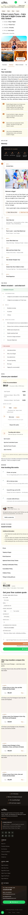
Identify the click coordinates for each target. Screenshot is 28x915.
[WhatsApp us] (2, 912)
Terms (9, 912)
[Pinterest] (2, 836)
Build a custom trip (9, 517)
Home (4, 5)
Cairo (20, 79)
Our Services (4, 849)
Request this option (14, 424)
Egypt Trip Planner (5, 875)
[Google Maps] (9, 832)
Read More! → (4, 818)
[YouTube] (9, 836)
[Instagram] (6, 832)
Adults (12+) (7, 619)
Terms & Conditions (5, 851)
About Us (3, 843)
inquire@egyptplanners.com (9, 898)
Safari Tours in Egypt (5, 873)
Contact (18, 912)
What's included (19, 64)
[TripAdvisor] (12, 832)
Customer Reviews (5, 846)
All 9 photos (21, 58)
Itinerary (11, 64)
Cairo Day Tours (4, 867)
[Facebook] (2, 832)
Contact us (3, 857)
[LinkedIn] (12, 836)
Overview (4, 64)
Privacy (13, 912)
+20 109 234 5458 (7, 889)
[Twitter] (6, 836)
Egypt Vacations (4, 865)
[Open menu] (25, 2)
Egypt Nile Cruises (5, 870)
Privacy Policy (4, 854)
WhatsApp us (15, 902)
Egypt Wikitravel (4, 878)
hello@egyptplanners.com (9, 894)
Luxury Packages (12, 5)
